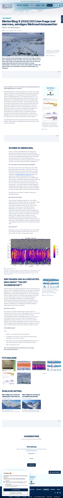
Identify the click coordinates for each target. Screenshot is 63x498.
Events (38, 5)
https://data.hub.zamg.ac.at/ (23, 174)
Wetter (19, 5)
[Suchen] (57, 5)
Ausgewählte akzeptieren (16, 493)
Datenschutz (57, 496)
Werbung (30, 496)
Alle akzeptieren (16, 489)
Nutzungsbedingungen (39, 496)
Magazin (32, 5)
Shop (43, 5)
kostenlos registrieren (31, 450)
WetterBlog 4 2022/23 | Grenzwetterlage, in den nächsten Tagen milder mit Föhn (11, 397)
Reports (25, 5)
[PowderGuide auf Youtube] (62, 20)
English (38, 1)
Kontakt (11, 496)
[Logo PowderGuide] (7, 6)
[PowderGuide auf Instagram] (62, 18)
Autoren (24, 496)
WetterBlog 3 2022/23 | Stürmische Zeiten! (31, 395)
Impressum (49, 496)
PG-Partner (17, 496)
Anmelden (31, 465)
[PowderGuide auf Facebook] (62, 16)
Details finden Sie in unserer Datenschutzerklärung (14, 478)
